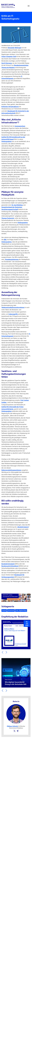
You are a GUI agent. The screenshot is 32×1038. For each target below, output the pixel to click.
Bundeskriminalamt (8, 564)
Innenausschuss (20, 126)
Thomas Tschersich (7, 218)
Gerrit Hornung (6, 63)
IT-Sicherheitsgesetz (11, 77)
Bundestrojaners (23, 527)
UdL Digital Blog (21, 610)
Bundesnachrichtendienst (10, 566)
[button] (2, 652)
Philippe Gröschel (12, 726)
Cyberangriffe (13, 314)
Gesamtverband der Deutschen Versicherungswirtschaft (11, 208)
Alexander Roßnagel (14, 48)
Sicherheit (11, 610)
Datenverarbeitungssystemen (11, 470)
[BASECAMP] (8, 6)
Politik (4, 610)
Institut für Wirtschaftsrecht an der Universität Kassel (13, 138)
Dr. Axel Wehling (17, 205)
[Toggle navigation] (29, 6)
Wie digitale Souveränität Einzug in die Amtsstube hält (15, 682)
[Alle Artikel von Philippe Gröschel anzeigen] (16, 714)
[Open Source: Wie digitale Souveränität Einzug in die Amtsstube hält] (16, 673)
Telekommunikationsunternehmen (12, 307)
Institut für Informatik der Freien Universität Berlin (12, 408)
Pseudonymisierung (11, 259)
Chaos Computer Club (8, 56)
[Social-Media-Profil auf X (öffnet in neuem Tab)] (14, 731)
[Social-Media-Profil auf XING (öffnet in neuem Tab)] (17, 731)
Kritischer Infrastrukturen (10, 107)
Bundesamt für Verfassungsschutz (12, 576)
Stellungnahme (6, 141)
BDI (5, 240)
